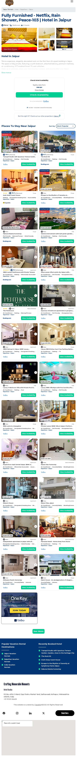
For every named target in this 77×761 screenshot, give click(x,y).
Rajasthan (23, 9)
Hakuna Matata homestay (12, 233)
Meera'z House (8, 503)
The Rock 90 (45, 157)
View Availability (28, 164)
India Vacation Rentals (9, 666)
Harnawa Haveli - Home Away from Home (55, 541)
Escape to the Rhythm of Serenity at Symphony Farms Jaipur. (55, 665)
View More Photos (10, 49)
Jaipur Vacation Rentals (10, 655)
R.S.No (6, 694)
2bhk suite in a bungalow (12, 426)
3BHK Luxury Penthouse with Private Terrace (19, 272)
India (16, 9)
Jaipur (31, 9)
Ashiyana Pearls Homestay (12, 580)
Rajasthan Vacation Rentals (11, 660)
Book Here (64, 713)
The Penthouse (8, 310)
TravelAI (37, 705)
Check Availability (39, 95)
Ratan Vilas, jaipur (47, 503)
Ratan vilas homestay (48, 464)
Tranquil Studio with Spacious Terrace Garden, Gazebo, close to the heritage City (57, 652)
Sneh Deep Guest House (11, 195)
